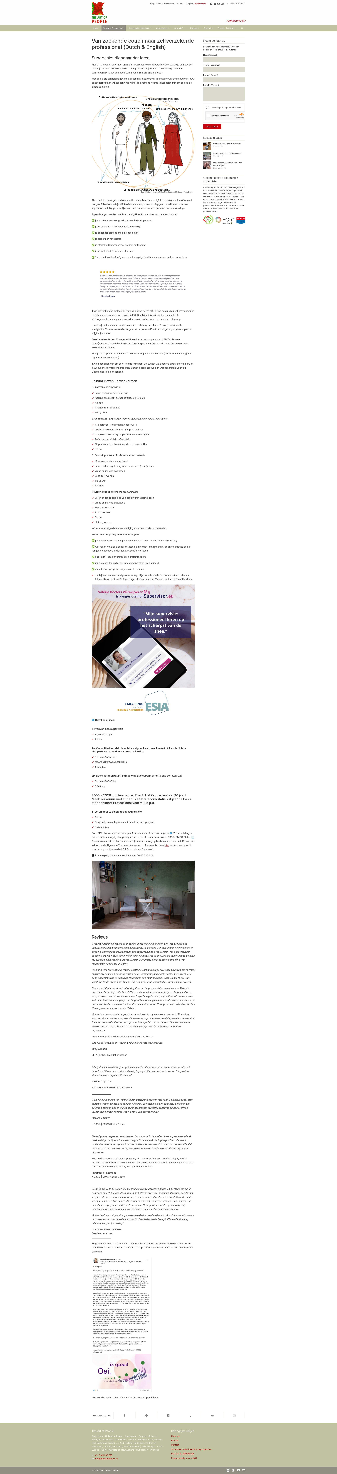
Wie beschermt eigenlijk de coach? (227, 144)
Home (95, 28)
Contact (179, 3)
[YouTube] (218, 3)
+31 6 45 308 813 (103, 1455)
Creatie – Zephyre (226, 28)
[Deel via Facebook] (124, 1415)
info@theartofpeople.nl (106, 1458)
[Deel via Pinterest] (146, 1415)
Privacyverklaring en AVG (184, 1458)
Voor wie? (178, 28)
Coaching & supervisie (113, 28)
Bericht (211, 85)
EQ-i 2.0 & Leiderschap (182, 1453)
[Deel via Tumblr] (190, 1415)
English (189, 3)
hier (167, 845)
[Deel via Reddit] (212, 1415)
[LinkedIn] (215, 3)
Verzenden (212, 127)
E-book (159, 3)
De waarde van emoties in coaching (227, 153)
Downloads (169, 3)
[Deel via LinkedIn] (168, 1415)
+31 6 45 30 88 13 (237, 3)
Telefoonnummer (211, 65)
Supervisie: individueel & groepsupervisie (191, 1449)
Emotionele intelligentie (139, 28)
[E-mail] (222, 3)
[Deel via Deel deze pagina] (234, 1415)
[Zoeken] (242, 28)
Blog (152, 3)
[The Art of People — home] (99, 12)
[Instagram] (211, 3)
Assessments (161, 28)
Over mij (207, 28)
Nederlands (201, 3)
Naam (210, 55)
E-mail (210, 75)
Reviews (193, 28)
